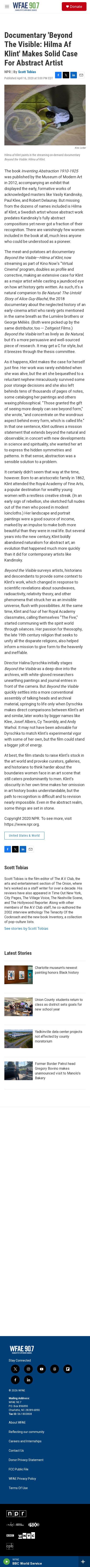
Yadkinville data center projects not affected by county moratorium (58, 1036)
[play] (6, 1561)
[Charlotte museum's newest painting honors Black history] (18, 974)
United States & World (24, 835)
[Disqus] (45, 1165)
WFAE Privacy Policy (22, 1478)
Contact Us (16, 1450)
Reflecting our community (26, 1432)
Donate (76, 6)
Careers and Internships (25, 1441)
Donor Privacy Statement (26, 1460)
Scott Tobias (27, 72)
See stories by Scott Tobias (26, 928)
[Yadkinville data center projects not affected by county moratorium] (18, 1038)
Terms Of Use (18, 1488)
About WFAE (17, 1422)
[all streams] (84, 1561)
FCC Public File (18, 1469)
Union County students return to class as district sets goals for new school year (59, 1004)
